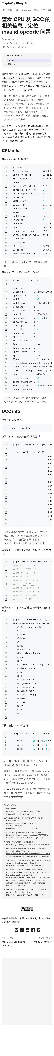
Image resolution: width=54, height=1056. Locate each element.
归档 (10, 10)
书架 (35, 10)
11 (6, 205)
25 (6, 370)
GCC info (11, 64)
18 (6, 231)
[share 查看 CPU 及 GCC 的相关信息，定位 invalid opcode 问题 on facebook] (33, 930)
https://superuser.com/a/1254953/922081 (23, 895)
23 (6, 250)
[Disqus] (27, 991)
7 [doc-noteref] (10, 782)
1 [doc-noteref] (35, 99)
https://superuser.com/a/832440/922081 (23, 866)
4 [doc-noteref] (2, 553)
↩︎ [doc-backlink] (33, 814)
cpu (7, 43)
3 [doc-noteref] (38, 436)
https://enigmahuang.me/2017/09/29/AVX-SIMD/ (26, 844)
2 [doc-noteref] (43, 107)
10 (6, 201)
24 (6, 253)
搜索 (49, 10)
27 (6, 378)
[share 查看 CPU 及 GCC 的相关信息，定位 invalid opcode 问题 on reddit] (27, 930)
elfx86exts (15, 789)
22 (6, 246)
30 (6, 389)
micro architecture (25, 43)
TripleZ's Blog (12, 3)
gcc (13, 43)
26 (6, 374)
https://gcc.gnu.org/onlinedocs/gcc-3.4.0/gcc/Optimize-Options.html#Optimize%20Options (21, 826)
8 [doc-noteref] (32, 788)
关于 (43, 10)
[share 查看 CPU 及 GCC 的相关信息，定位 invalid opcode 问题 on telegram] (38, 930)
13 (6, 212)
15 (6, 220)
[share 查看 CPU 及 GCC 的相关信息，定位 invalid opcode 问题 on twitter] (16, 930)
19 (6, 235)
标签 (4, 10)
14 (6, 216)
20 (6, 238)
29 (6, 385)
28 (6, 382)
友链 (16, 10)
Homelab (24, 10)
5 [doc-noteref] (8, 611)
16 (6, 223)
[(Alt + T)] (25, 3)
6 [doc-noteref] (37, 760)
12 (6, 208)
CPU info (11, 60)
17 (6, 227)
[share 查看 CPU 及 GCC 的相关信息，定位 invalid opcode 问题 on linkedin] (22, 930)
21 (6, 242)
